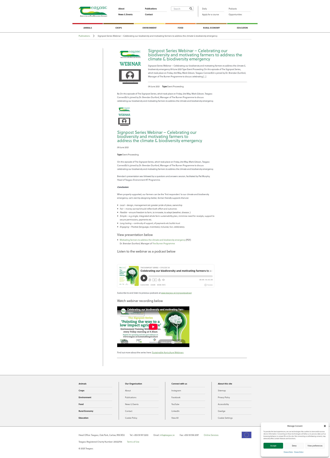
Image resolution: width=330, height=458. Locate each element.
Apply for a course (210, 14)
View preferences (315, 445)
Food (180, 27)
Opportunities (235, 14)
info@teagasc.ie (167, 434)
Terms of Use (133, 441)
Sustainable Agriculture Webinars (168, 352)
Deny (294, 445)
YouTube (175, 404)
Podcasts (233, 8)
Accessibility (223, 404)
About (121, 8)
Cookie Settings (225, 417)
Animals (87, 27)
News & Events (125, 14)
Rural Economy (211, 27)
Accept (273, 445)
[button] (325, 426)
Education (242, 27)
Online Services (211, 434)
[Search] (190, 8)
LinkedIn (175, 410)
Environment (149, 27)
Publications (151, 8)
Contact (149, 14)
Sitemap (222, 390)
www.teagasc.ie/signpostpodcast (176, 292)
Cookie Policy (131, 417)
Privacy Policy (288, 452)
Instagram (176, 390)
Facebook (175, 397)
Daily (204, 8)
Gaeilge (221, 410)
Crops (118, 27)
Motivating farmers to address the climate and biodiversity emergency (152, 239)
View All (175, 417)
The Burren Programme (163, 243)
